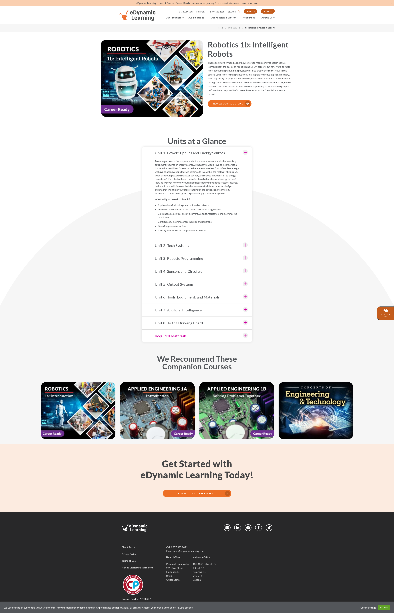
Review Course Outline (228, 103)
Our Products (173, 17)
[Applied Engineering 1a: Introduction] (157, 410)
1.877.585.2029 (217, 12)
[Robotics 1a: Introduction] (78, 410)
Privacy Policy (129, 554)
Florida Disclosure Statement (137, 567)
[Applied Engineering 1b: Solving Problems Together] (236, 410)
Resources (249, 17)
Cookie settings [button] (368, 608)
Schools (268, 11)
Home (220, 28)
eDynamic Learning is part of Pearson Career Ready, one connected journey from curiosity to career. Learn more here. (197, 3)
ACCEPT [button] (384, 608)
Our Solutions (196, 17)
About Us (267, 17)
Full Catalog (185, 12)
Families (250, 11)
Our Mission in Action (223, 17)
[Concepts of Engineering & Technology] (316, 410)
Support (201, 12)
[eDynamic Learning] (141, 15)
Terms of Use (129, 560)
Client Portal (128, 547)
